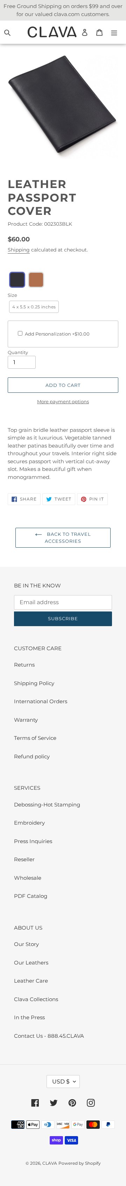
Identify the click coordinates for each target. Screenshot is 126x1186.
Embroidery (29, 822)
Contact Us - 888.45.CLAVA (49, 1036)
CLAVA (49, 1163)
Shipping (19, 250)
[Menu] (114, 32)
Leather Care (31, 980)
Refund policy (32, 756)
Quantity (18, 352)
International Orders (40, 701)
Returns (24, 664)
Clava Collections (36, 999)
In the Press (29, 1017)
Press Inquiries (33, 841)
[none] (17, 280)
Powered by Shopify (79, 1163)
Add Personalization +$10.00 (57, 334)
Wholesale (27, 878)
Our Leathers (31, 962)
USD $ (61, 1081)
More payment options (63, 401)
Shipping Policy (34, 683)
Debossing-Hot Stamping (47, 804)
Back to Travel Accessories (68, 537)
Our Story (26, 944)
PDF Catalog (30, 896)
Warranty (26, 719)
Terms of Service (35, 738)
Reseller (24, 859)
